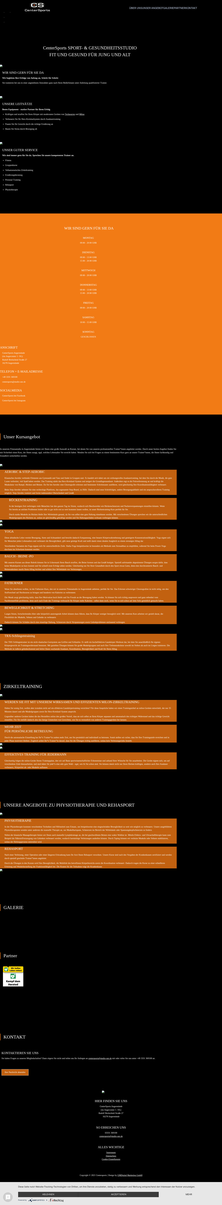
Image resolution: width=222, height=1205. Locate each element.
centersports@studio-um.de (14, 382)
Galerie (168, 8)
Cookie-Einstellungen (111, 1159)
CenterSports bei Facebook (13, 396)
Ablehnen (48, 1194)
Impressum (111, 1152)
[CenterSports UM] (37, 7)
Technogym (70, 114)
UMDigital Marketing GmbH (129, 1175)
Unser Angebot (152, 8)
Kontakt (191, 8)
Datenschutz (111, 1156)
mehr (189, 1194)
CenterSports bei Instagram (14, 400)
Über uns (135, 8)
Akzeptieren (118, 1194)
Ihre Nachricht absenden (15, 1072)
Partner (180, 8)
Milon (81, 114)
